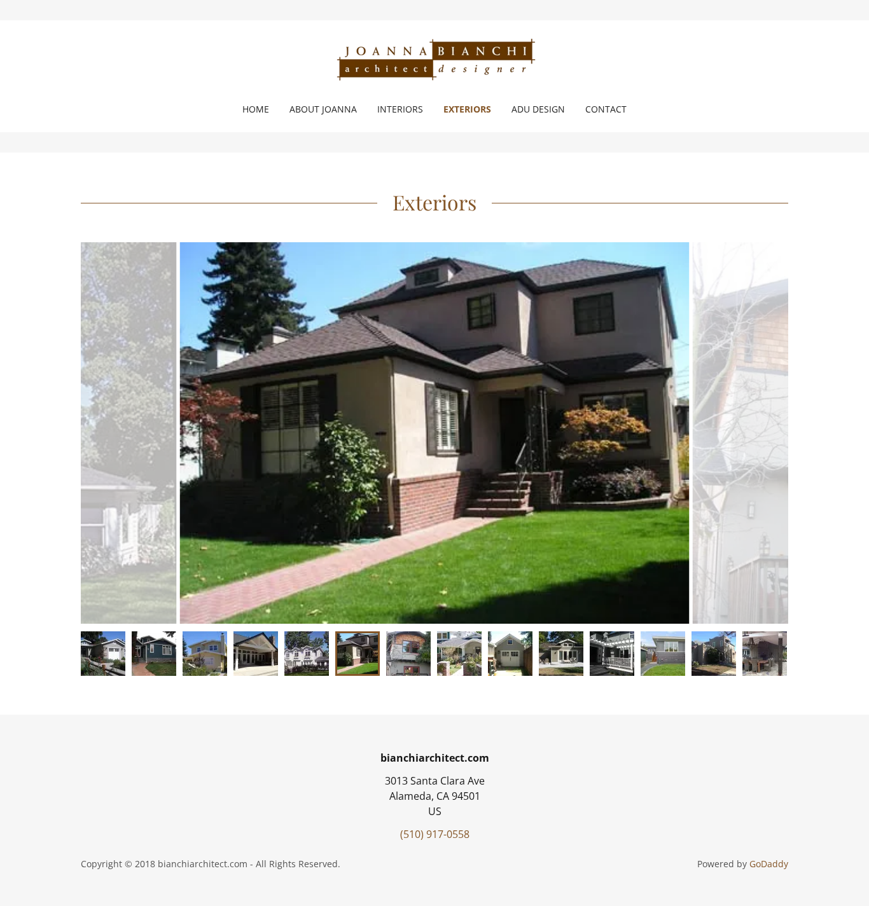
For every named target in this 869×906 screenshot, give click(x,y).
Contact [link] (606, 109)
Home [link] (255, 109)
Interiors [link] (400, 109)
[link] (434, 60)
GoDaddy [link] (768, 864)
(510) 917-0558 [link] (434, 834)
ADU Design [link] (538, 109)
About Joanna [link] (323, 109)
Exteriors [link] (467, 109)
